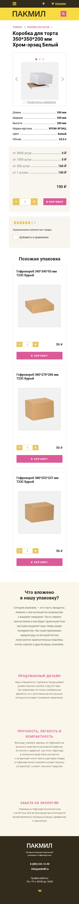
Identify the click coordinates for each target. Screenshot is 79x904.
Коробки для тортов (38, 26)
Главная (17, 26)
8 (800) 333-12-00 (39, 863)
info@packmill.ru (40, 868)
